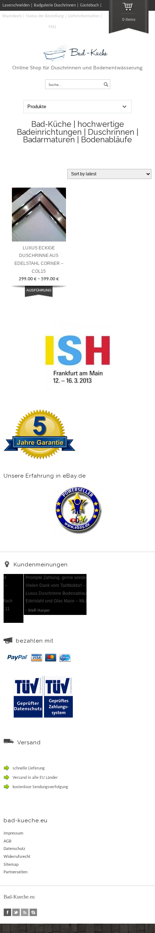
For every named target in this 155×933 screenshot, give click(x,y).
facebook (7, 912)
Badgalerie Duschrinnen (55, 5)
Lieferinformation (83, 16)
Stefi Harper (19, 610)
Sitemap (11, 865)
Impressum (13, 833)
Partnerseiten (15, 872)
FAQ (52, 27)
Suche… (55, 85)
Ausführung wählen (39, 294)
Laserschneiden (16, 5)
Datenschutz (14, 849)
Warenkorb (12, 16)
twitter (16, 912)
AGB (8, 841)
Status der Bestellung (45, 16)
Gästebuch (89, 5)
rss (24, 912)
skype (33, 912)
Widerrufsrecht (17, 857)
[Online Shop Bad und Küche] (78, 60)
